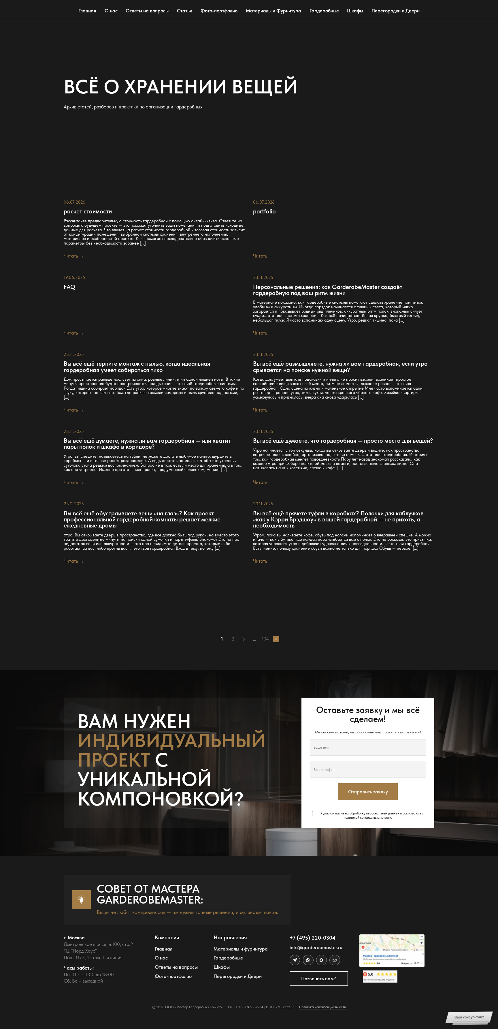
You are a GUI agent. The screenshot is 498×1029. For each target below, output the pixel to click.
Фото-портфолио (219, 11)
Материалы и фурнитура (241, 949)
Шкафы (355, 11)
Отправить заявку (368, 792)
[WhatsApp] (308, 960)
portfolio (264, 211)
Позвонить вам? (318, 978)
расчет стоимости (88, 211)
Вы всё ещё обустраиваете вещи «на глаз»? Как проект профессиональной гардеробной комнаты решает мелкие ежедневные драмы (142, 519)
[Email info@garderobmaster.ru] (334, 960)
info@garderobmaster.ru (316, 947)
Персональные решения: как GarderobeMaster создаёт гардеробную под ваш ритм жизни (327, 290)
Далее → (276, 639)
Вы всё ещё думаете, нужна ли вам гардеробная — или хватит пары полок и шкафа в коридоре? (147, 443)
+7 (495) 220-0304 (312, 937)
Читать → (74, 256)
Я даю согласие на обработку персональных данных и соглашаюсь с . (372, 815)
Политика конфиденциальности (322, 1007)
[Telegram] (295, 960)
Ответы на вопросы (147, 11)
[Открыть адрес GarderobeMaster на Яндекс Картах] (392, 950)
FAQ (69, 287)
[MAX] (321, 960)
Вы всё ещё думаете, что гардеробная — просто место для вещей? (343, 440)
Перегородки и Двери (395, 11)
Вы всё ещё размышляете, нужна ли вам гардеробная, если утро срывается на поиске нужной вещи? (340, 366)
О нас (111, 11)
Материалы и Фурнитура (273, 11)
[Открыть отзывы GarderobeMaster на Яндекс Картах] (392, 976)
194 (265, 638)
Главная (87, 11)
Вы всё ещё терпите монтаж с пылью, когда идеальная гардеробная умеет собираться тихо (137, 366)
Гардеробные (324, 11)
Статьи (184, 11)
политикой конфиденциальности (367, 818)
